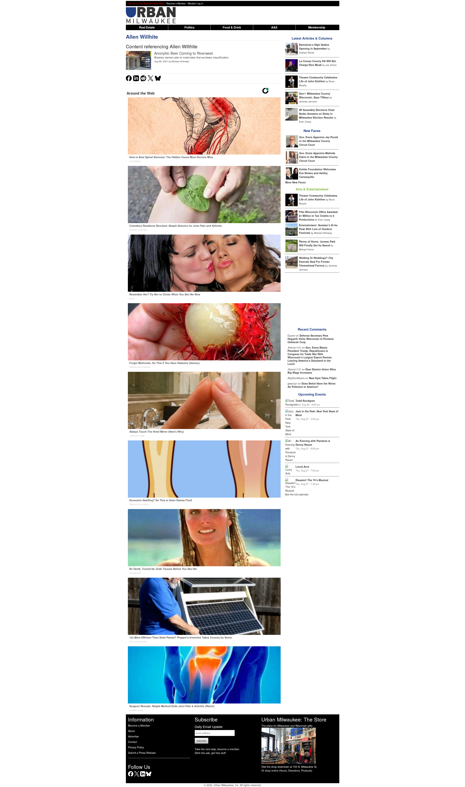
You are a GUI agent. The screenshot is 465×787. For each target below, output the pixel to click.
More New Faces (295, 182)
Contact (132, 742)
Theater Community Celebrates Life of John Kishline (318, 79)
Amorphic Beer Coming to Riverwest (183, 53)
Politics (189, 27)
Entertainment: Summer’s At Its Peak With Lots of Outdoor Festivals (318, 229)
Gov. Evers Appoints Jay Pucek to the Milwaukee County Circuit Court (318, 141)
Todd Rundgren (305, 400)
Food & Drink (232, 27)
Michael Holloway (180, 61)
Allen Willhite (142, 36)
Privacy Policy (136, 747)
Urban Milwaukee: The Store (293, 719)
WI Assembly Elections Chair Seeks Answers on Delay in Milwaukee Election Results (317, 113)
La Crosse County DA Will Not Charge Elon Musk (317, 63)
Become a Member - (177, 3)
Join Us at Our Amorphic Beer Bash (146, 3)
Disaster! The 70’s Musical (312, 480)
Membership (316, 27)
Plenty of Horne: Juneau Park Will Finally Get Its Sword (317, 243)
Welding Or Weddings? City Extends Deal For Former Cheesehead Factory (316, 261)
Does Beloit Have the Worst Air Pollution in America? (311, 385)
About (131, 731)
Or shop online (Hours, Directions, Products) (286, 770)
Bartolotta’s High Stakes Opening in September (314, 46)
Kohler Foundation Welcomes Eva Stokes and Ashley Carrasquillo (317, 173)
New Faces (312, 130)
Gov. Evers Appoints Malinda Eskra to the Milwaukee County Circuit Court (318, 156)
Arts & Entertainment (312, 189)
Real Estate (147, 27)
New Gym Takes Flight (323, 378)
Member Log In (195, 3)
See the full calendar (296, 494)
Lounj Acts (302, 466)
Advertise (133, 736)
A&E (274, 27)
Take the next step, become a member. (217, 749)
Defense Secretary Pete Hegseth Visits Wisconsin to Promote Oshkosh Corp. (311, 339)
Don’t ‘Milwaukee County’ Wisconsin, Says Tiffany (315, 95)
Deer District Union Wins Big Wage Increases (312, 370)
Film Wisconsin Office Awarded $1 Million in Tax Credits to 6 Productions (318, 215)
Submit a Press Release (142, 753)
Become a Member (139, 725)
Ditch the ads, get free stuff (210, 753)
